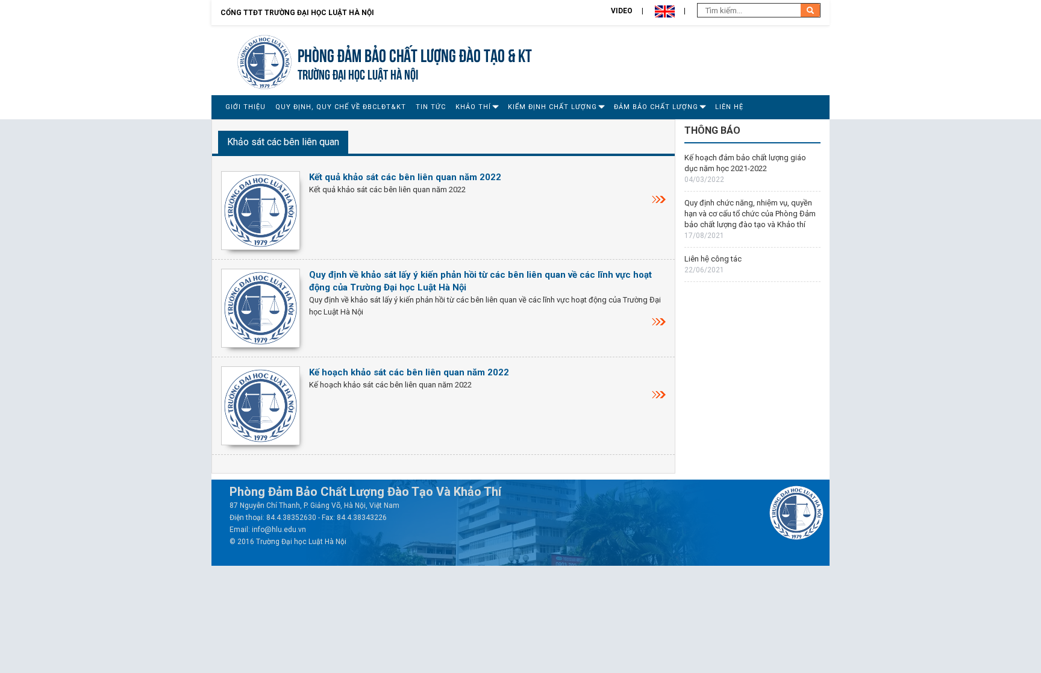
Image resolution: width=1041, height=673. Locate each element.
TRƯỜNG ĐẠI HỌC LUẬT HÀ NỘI (358, 73)
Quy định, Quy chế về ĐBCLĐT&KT (340, 107)
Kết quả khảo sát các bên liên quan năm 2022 (405, 177)
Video (622, 11)
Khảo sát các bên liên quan (283, 142)
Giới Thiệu (245, 107)
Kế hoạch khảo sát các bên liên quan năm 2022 (409, 372)
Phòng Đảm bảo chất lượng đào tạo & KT (415, 54)
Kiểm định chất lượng (552, 107)
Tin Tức (431, 107)
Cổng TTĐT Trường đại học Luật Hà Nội (297, 12)
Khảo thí (473, 107)
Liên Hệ (729, 107)
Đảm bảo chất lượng (656, 107)
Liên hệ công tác (713, 258)
